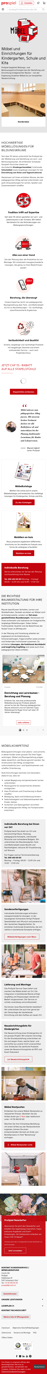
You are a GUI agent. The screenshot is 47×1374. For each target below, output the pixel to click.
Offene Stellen (7, 1337)
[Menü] (31, 1342)
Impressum (6, 1327)
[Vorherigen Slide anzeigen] (37, 729)
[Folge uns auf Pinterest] (30, 1356)
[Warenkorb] (44, 3)
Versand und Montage (22, 1332)
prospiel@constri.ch (8, 1285)
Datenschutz (6, 1332)
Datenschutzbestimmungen (13, 1371)
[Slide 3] (27, 730)
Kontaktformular (10, 1293)
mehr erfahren (23, 722)
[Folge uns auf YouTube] (27, 1356)
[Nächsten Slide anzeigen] (42, 105)
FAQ (34, 1332)
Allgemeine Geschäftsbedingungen (26, 1327)
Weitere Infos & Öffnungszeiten (16, 1317)
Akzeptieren (39, 1366)
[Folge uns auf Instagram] (20, 1356)
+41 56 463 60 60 (11, 1283)
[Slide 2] (23, 730)
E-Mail (22, 1116)
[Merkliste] (38, 3)
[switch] (27, 1348)
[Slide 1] (20, 730)
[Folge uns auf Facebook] (16, 1356)
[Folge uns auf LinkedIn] (23, 1356)
